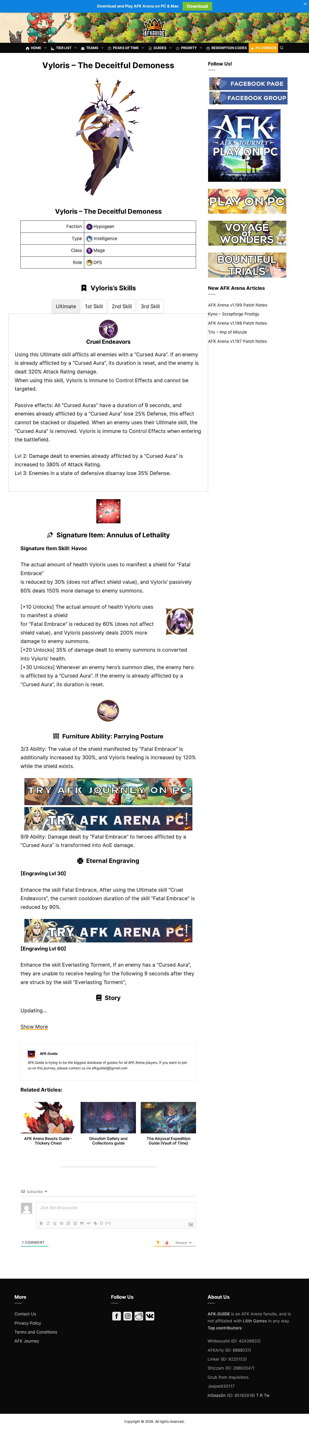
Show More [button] (34, 1027)
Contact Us (25, 1314)
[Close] (305, 4)
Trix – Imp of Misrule (227, 332)
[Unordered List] (75, 1223)
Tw (267, 1395)
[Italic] (48, 1223)
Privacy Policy (27, 1323)
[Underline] (54, 1223)
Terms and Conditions (35, 1332)
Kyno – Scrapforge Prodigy (233, 314)
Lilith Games (255, 1321)
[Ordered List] (68, 1223)
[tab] (66, 306)
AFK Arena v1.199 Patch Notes (237, 305)
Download (197, 6)
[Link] (95, 1223)
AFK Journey (26, 1341)
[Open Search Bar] (281, 48)
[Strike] (61, 1223)
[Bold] (41, 1223)
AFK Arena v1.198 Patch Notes (237, 323)
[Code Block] (88, 1223)
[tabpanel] (108, 399)
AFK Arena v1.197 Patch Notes (237, 341)
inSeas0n (217, 1395)
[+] (108, 1223)
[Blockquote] (81, 1223)
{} (101, 1223)
